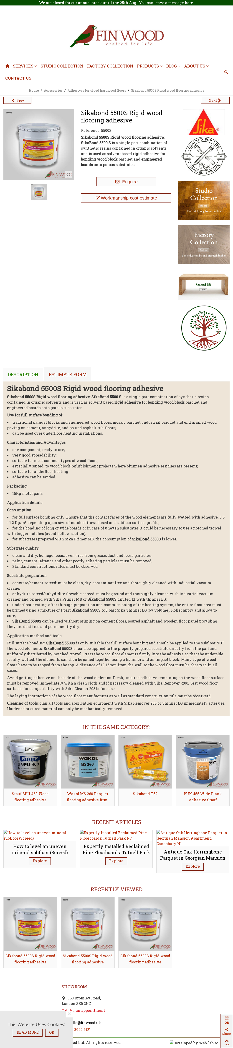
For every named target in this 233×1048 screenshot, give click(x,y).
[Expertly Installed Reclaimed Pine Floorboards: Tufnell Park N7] (116, 835)
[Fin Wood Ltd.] (116, 37)
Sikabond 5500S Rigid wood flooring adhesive (30, 958)
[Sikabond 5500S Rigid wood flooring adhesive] (30, 924)
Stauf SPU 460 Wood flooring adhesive (30, 796)
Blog (171, 66)
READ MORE (28, 1032)
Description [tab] (23, 374)
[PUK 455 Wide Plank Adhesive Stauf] (203, 762)
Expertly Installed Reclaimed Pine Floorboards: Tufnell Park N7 (116, 852)
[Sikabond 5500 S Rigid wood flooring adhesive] (68, 174)
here (189, 2)
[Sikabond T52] (145, 762)
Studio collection (62, 66)
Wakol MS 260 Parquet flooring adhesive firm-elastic (88, 799)
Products (148, 66)
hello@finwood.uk (84, 1022)
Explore (40, 860)
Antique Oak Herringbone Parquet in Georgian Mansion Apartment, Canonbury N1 (192, 858)
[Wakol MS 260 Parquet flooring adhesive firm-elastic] (88, 762)
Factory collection (110, 66)
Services (23, 66)
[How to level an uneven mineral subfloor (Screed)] (40, 835)
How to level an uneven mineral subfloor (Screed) (40, 849)
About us (194, 66)
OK (52, 1032)
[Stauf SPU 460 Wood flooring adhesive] (30, 762)
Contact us (18, 78)
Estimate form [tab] (68, 374)
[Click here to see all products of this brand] (204, 122)
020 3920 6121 (79, 1029)
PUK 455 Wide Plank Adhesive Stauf (203, 796)
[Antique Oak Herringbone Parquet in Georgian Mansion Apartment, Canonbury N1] (193, 837)
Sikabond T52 (145, 793)
